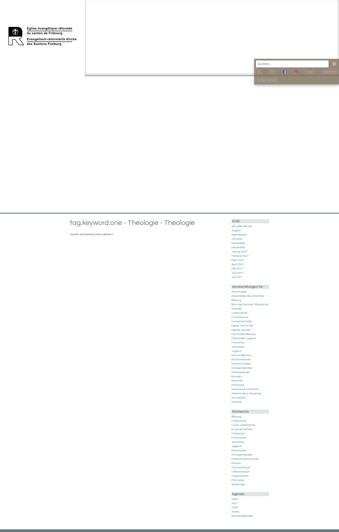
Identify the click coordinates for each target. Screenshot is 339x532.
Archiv (235, 511)
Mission (236, 463)
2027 (234, 503)
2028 (234, 507)
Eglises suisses (241, 329)
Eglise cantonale (242, 325)
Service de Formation (245, 389)
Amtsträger (239, 291)
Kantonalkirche (241, 355)
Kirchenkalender (242, 516)
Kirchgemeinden (266, 80)
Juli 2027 (236, 277)
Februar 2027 (240, 255)
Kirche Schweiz (241, 363)
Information (238, 437)
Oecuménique (240, 467)
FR (272, 72)
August (236, 230)
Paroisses (237, 385)
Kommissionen (240, 372)
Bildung (236, 300)
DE (258, 72)
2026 (234, 499)
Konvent (236, 376)
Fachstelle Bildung (243, 334)
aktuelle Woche (241, 226)
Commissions (239, 317)
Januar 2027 (239, 251)
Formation (238, 342)
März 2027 (238, 260)
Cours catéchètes (243, 425)
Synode (236, 401)
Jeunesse (237, 346)
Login (310, 72)
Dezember (238, 247)
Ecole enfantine (241, 429)
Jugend (236, 351)
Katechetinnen (241, 359)
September (238, 234)
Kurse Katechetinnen (245, 458)
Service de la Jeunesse (246, 393)
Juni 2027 (237, 272)
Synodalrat (238, 397)
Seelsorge (238, 484)
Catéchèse (238, 420)
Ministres (237, 380)
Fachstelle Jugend (243, 338)
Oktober (237, 238)
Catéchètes (239, 312)
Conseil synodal (241, 321)
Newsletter (329, 72)
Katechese (238, 450)
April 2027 (237, 264)
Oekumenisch (240, 471)
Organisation (240, 475)
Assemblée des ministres (247, 296)
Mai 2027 (237, 268)
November (238, 243)
